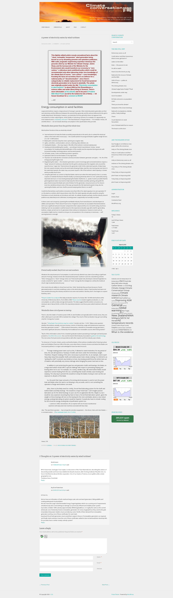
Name (99, 557)
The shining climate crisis (119, 86)
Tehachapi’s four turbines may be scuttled (60, 323)
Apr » (117, 269)
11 (113, 257)
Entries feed (115, 197)
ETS (126, 303)
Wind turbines (72, 445)
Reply (43, 480)
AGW (118, 279)
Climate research (120, 294)
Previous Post (44, 585)
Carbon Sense (117, 285)
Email (98, 563)
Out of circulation (117, 96)
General (49, 445)
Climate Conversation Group (122, 289)
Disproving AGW (126, 172)
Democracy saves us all (119, 53)
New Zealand (119, 315)
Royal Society (125, 325)
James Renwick (128, 313)
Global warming (119, 309)
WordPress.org (116, 203)
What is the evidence (122, 332)
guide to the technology (98, 336)
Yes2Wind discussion (55, 336)
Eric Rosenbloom (63, 445)
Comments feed (116, 200)
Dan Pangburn (116, 144)
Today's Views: (116, 215)
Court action (123, 298)
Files (75, 27)
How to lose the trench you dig (121, 72)
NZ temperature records (122, 321)
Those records (76, 300)
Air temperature (124, 279)
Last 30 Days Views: (118, 220)
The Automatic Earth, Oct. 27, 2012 (65, 412)
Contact (83, 27)
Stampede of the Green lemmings (122, 108)
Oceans (114, 325)
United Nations (123, 330)
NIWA (130, 315)
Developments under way (119, 92)
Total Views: (115, 225)
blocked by (122, 419)
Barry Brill (115, 283)
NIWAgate (116, 318)
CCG (123, 285)
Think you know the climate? (120, 104)
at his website (70, 92)
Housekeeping (115, 313)
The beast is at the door (119, 128)
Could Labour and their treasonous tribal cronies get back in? (122, 155)
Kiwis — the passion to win (120, 65)
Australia (128, 281)
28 (122, 264)
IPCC (122, 313)
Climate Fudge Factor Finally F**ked (122, 89)
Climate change (118, 288)
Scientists (128, 327)
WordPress (130, 594)
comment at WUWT (75, 96)
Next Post (106, 585)
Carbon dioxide (123, 283)
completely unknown (60, 119)
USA (130, 330)
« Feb (113, 269)
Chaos (113, 116)
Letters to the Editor (117, 62)
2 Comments (55, 44)
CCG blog (128, 285)
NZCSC (123, 318)
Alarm (122, 281)
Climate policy (116, 293)
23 (128, 261)
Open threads (45, 27)
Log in (113, 193)
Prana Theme (115, 594)
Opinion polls (58, 27)
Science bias (121, 327)
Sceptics (115, 327)
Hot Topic (125, 311)
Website (99, 569)
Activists (114, 279)
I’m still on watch (116, 68)
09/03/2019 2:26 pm (46, 44)
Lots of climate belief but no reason (122, 125)
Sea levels (115, 330)
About (68, 27)
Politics (119, 325)
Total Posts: (115, 231)
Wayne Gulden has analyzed (51, 298)
